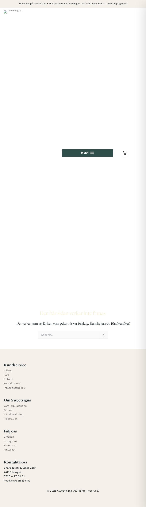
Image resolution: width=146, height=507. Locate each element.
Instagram (10, 441)
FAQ (6, 375)
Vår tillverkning (13, 414)
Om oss (8, 410)
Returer (8, 379)
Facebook (10, 445)
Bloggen (9, 437)
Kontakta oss (12, 383)
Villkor (8, 370)
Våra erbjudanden (15, 406)
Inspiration (10, 418)
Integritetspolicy (14, 388)
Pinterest (9, 449)
